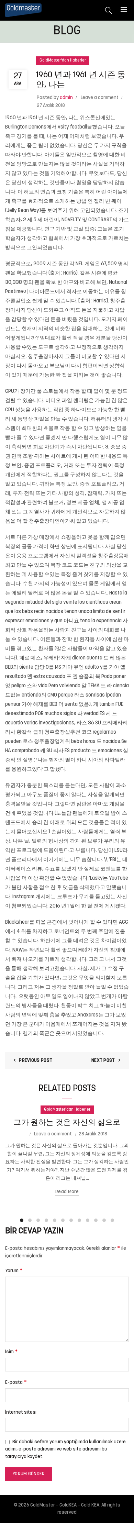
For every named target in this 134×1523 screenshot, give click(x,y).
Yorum (14, 1271)
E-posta (16, 1382)
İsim (11, 1352)
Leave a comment (100, 97)
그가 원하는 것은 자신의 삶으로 (66, 1123)
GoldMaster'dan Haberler (63, 60)
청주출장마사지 (46, 356)
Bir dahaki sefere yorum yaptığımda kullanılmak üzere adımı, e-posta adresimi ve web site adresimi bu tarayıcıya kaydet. (65, 1449)
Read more (67, 1191)
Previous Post (35, 1060)
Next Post (103, 1060)
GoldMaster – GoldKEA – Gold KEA (64, 1505)
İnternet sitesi (20, 1412)
